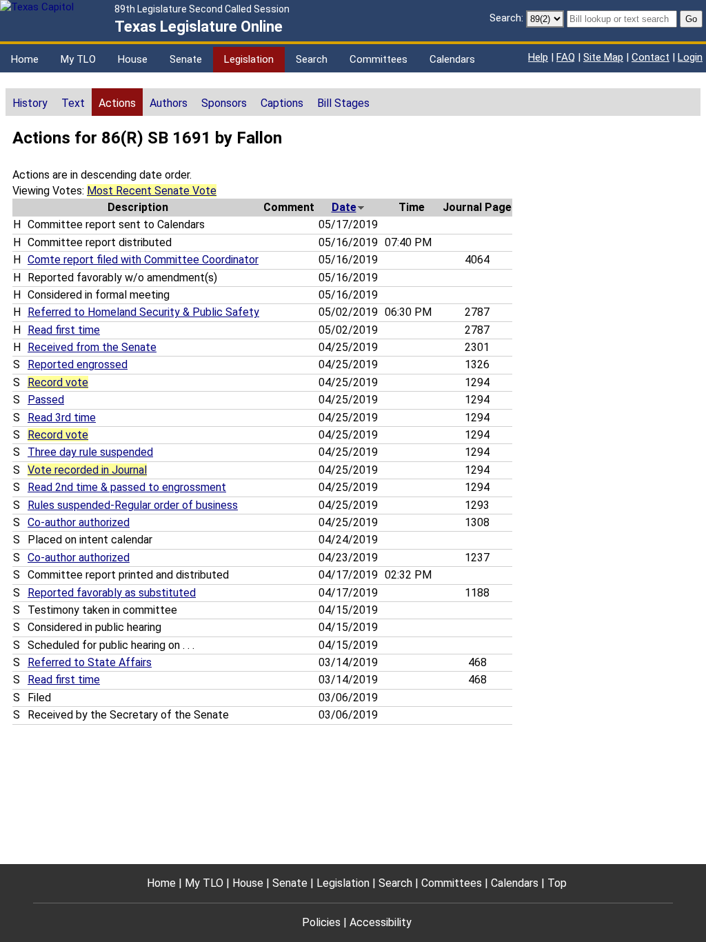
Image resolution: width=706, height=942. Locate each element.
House (133, 59)
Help (538, 57)
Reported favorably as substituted (112, 592)
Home (25, 59)
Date (344, 207)
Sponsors (224, 103)
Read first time (64, 330)
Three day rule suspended (90, 452)
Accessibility (381, 922)
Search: (506, 18)
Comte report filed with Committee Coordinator (143, 259)
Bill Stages (343, 103)
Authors (169, 103)
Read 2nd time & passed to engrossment (127, 487)
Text (73, 103)
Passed (46, 399)
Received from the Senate (92, 347)
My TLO (78, 59)
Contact (650, 57)
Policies (321, 922)
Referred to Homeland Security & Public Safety (143, 312)
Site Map (603, 57)
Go (691, 19)
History (30, 103)
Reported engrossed (78, 364)
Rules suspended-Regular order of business (133, 505)
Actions (117, 103)
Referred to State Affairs (90, 662)
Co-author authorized (79, 522)
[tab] (30, 102)
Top (557, 883)
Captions (282, 103)
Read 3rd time (62, 417)
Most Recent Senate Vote (151, 190)
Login (690, 57)
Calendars (452, 59)
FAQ (565, 57)
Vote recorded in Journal (87, 470)
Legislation (249, 59)
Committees (378, 59)
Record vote (58, 382)
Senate (186, 59)
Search (311, 59)
